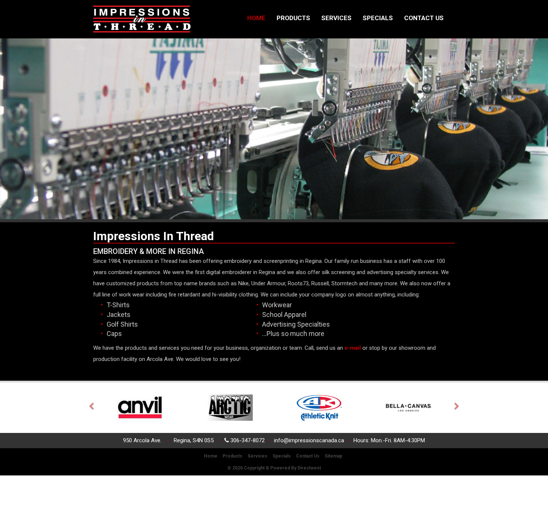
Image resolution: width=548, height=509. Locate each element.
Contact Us (424, 18)
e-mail (352, 348)
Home (256, 18)
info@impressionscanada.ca (309, 440)
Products (293, 18)
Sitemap (333, 456)
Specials (378, 18)
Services (336, 18)
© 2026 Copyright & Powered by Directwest (274, 468)
